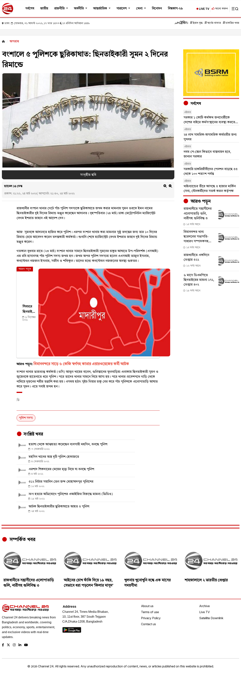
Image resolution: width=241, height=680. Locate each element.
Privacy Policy (151, 618)
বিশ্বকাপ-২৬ (175, 8)
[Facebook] (3, 645)
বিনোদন (157, 8)
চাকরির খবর (232, 23)
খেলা (139, 8)
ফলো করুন (221, 8)
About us (147, 606)
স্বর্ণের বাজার (214, 23)
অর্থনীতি (79, 8)
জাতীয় (44, 8)
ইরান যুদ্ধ (198, 23)
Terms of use (150, 612)
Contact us (148, 624)
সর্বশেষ (29, 8)
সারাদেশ (122, 8)
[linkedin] (19, 645)
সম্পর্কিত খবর (21, 539)
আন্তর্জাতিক (100, 8)
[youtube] (26, 645)
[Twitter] (8, 645)
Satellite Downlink (211, 618)
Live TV (204, 612)
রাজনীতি (59, 8)
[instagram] (14, 645)
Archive (204, 606)
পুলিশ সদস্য (26, 417)
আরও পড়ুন (200, 201)
